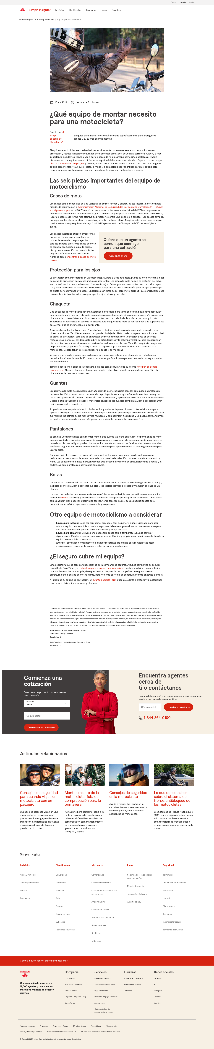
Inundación (168, 891)
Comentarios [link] (70, 1003)
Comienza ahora (118, 256)
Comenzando (97, 875)
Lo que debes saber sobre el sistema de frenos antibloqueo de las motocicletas (172, 799)
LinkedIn (157, 997)
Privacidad (44, 1026)
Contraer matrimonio (101, 883)
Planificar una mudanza (102, 917)
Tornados (167, 914)
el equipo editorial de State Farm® (57, 137)
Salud (58, 898)
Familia (23, 891)
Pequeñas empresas (65, 930)
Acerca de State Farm (73, 984)
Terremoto (168, 875)
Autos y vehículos (28, 875)
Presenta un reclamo (102, 978)
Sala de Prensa (71, 991)
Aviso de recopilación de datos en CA (61, 1032)
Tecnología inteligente (137, 894)
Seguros (59, 906)
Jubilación (60, 922)
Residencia (25, 898)
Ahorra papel (99, 1003)
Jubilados (128, 991)
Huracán (167, 898)
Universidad (61, 875)
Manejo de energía (135, 886)
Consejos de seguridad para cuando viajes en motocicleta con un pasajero (39, 799)
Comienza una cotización (41, 727)
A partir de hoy (134, 902)
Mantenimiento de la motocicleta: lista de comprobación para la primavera (83, 799)
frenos (64, 497)
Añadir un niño (98, 902)
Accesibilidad (96, 1026)
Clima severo (169, 906)
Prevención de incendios (174, 883)
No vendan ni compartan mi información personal (100, 1032)
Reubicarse (96, 933)
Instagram (158, 991)
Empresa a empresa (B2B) (75, 997)
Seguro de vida (63, 914)
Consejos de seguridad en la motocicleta (128, 795)
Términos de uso (79, 1026)
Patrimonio (61, 883)
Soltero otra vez (98, 925)
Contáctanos (70, 978)
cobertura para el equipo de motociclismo (102, 568)
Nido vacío (96, 941)
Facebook (158, 978)
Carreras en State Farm (133, 978)
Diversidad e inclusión (132, 984)
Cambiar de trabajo (100, 910)
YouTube (157, 1003)
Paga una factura (101, 991)
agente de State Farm (104, 580)
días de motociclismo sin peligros (67, 163)
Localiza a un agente (178, 707)
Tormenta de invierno (173, 930)
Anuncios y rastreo (27, 1026)
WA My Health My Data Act (31, 1032)
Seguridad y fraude (60, 1026)
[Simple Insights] (40, 11)
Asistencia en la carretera (104, 984)
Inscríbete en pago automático (106, 997)
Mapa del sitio (111, 1026)
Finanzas (60, 891)
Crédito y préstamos (29, 883)
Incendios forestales (172, 922)
